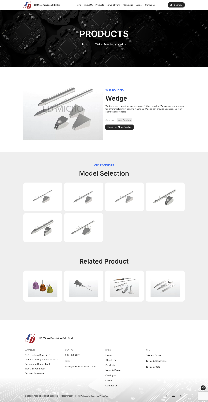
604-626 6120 (72, 355)
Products (100, 5)
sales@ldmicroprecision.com (80, 366)
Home (78, 5)
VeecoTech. (104, 396)
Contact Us (150, 5)
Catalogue (128, 5)
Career (139, 5)
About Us (88, 5)
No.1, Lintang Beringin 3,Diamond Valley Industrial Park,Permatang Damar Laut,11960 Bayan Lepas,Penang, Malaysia (41, 364)
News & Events (114, 5)
